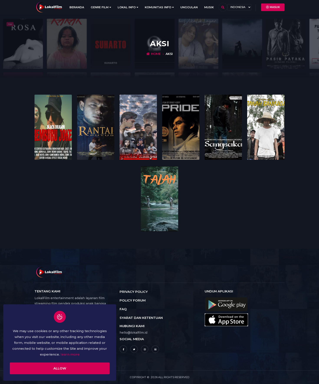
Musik (209, 7)
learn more (70, 354)
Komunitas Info (158, 7)
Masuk (275, 7)
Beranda (76, 7)
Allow (59, 368)
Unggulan (189, 7)
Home (156, 54)
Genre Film (100, 7)
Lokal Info (127, 7)
